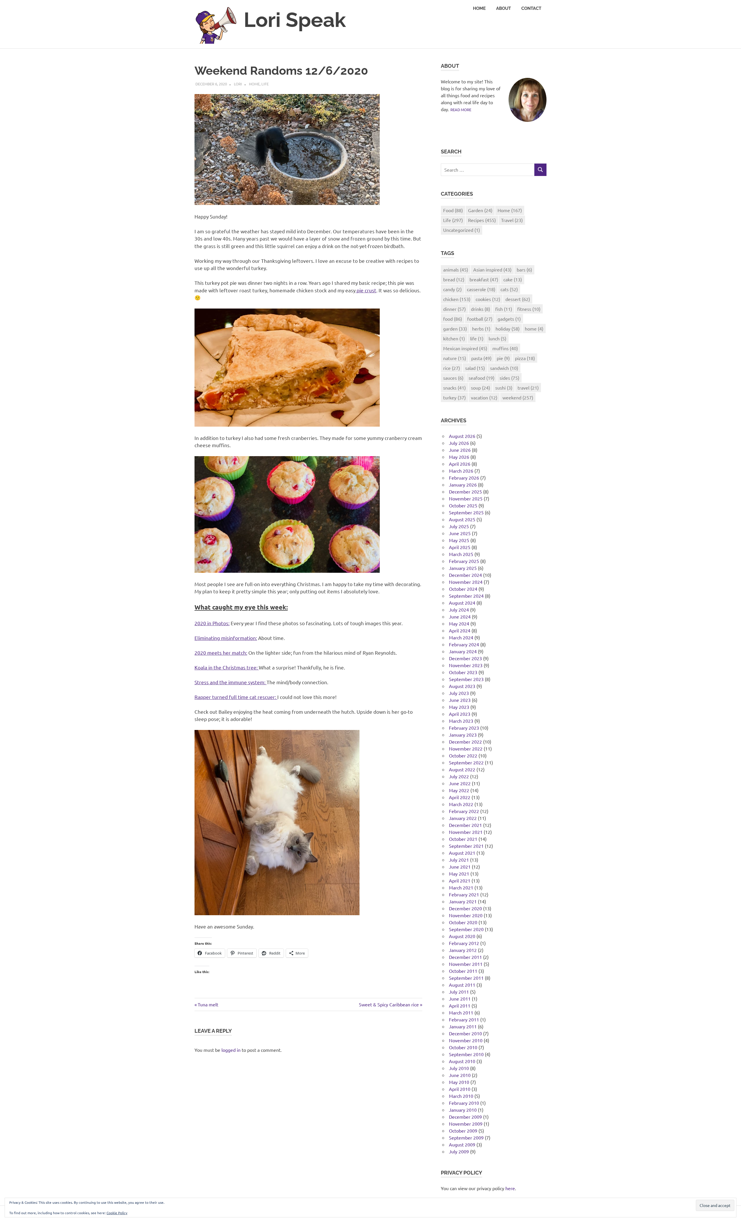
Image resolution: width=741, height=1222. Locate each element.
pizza (525, 358)
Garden (480, 210)
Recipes (482, 220)
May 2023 (459, 707)
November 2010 (466, 1040)
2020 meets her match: (221, 652)
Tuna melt (207, 1004)
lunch (497, 338)
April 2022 (459, 797)
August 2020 (462, 936)
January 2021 (463, 901)
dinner (454, 309)
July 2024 (459, 609)
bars (524, 269)
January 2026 (463, 484)
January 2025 (463, 568)
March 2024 (461, 637)
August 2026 (462, 436)
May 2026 (459, 457)
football (479, 319)
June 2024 (460, 616)
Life (265, 83)
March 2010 (461, 1096)
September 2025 (466, 512)
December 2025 (465, 491)
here (510, 1188)
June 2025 (460, 533)
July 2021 (459, 860)
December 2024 (465, 575)
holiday (508, 328)
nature (454, 358)
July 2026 (459, 443)
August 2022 (462, 769)
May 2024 (459, 623)
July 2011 (459, 992)
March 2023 (461, 721)
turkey (454, 397)
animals (455, 269)
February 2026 (464, 477)
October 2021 (463, 839)
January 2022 (463, 818)
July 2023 (459, 693)
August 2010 (462, 1061)
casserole (481, 289)
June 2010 (460, 1075)
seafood (481, 378)
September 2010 (466, 1054)
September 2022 (466, 762)
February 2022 (464, 811)
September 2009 (466, 1137)
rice (451, 368)
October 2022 (463, 755)
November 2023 (466, 665)
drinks (480, 309)
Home (479, 8)
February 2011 (464, 1019)
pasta (481, 358)
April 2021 (459, 880)
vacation (484, 397)
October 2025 (463, 505)
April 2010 (459, 1089)
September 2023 (466, 679)
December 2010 (465, 1033)
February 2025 (464, 561)
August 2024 (462, 603)
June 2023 (460, 700)
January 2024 (463, 651)
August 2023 (462, 686)
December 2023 (465, 658)
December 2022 (465, 741)
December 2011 (465, 957)
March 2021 (461, 887)
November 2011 (466, 964)
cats (509, 289)
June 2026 (460, 450)
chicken (456, 299)
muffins (505, 348)
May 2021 (459, 873)
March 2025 (461, 554)
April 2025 (459, 547)
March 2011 (461, 1012)
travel (528, 387)
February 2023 (464, 728)
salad (475, 368)
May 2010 (459, 1082)
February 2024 (464, 644)
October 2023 (463, 672)
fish (503, 309)
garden (455, 328)
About (503, 8)
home (534, 328)
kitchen (454, 338)
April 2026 (459, 464)
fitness (528, 309)
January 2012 (463, 950)
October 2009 (463, 1130)
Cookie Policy (117, 1212)
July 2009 (459, 1151)
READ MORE (460, 109)
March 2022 (461, 804)
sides (509, 378)
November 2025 (466, 498)
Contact (531, 8)
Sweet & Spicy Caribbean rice (389, 1004)
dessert (517, 299)
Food (453, 210)
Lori (238, 83)
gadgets (509, 319)
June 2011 (460, 998)
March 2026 (461, 471)
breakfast (483, 279)
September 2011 (466, 978)
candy (452, 289)
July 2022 (459, 776)
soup (480, 387)
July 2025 (459, 526)
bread (453, 279)
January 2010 (463, 1110)
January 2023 (463, 734)
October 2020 (463, 922)
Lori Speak (295, 20)
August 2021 (462, 853)
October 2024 (463, 589)
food (452, 319)
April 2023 (459, 714)
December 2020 (465, 908)
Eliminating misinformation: (226, 638)
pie (503, 358)
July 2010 (459, 1068)
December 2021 (465, 825)
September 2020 (466, 929)
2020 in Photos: (212, 623)
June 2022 (460, 783)
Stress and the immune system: (231, 682)
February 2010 (464, 1103)
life (476, 338)
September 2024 (466, 596)
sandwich (504, 368)
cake (512, 279)
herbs (481, 328)
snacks (454, 387)
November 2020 (466, 915)
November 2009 (466, 1123)
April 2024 (459, 630)
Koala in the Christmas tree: (227, 667)
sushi (503, 387)
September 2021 (466, 846)
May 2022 (459, 790)
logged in (231, 1050)
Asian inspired (492, 269)
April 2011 (459, 1005)
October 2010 (463, 1047)
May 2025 (459, 540)
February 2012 (464, 943)
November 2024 (466, 582)
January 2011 (463, 1026)
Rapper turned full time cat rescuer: (236, 697)
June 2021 (460, 866)
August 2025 (462, 519)
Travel (512, 220)
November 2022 (466, 748)
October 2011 (463, 971)
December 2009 (465, 1117)
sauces (453, 378)
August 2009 (462, 1144)
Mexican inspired (465, 348)
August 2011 (462, 985)
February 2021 (464, 894)
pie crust (365, 290)
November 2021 (466, 832)
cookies (488, 299)
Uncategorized (461, 230)
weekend (517, 397)
